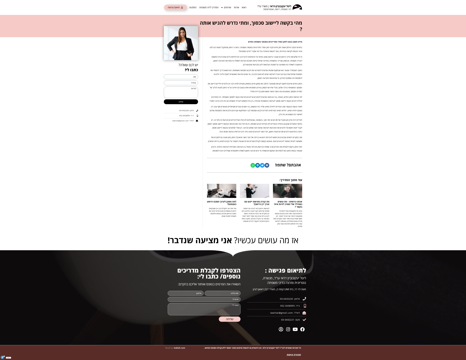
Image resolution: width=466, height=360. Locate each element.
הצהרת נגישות (294, 354)
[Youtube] (295, 329)
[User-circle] (280, 329)
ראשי (244, 7)
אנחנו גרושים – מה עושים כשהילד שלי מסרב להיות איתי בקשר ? (288, 204)
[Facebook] (302, 329)
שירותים (227, 7)
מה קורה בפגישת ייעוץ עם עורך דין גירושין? (256, 203)
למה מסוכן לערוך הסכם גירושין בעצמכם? (221, 203)
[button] (267, 165)
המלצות (192, 7)
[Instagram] (288, 329)
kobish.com (179, 348)
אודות (236, 7)
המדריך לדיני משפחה (209, 7)
